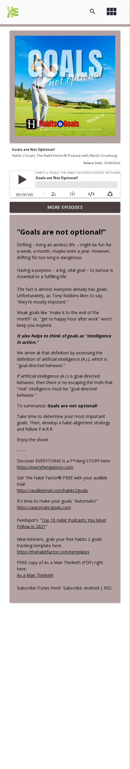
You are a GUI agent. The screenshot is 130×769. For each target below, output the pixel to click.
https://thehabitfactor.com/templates (53, 552)
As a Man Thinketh (35, 575)
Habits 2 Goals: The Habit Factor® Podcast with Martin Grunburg (64, 155)
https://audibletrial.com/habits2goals (52, 490)
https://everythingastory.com (45, 467)
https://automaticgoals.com (44, 507)
